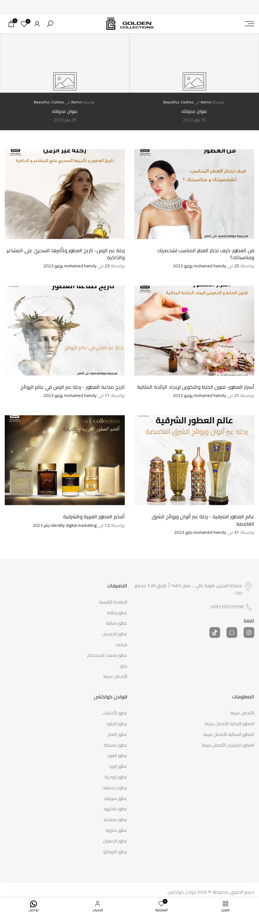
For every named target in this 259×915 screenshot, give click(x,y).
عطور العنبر (117, 734)
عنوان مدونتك (194, 111)
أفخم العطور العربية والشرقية (94, 516)
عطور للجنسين (114, 634)
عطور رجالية (117, 613)
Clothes (187, 102)
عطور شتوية (116, 830)
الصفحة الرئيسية (113, 602)
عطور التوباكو (115, 852)
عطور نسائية (116, 623)
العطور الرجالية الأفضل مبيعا (229, 724)
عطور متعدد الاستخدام (107, 655)
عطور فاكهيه (115, 809)
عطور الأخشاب (114, 713)
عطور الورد (118, 766)
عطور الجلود (116, 724)
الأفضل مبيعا (115, 676)
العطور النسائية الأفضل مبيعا (228, 734)
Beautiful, (172, 102)
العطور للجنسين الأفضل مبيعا (228, 745)
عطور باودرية (116, 777)
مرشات (121, 645)
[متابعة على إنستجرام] (249, 632)
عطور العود (117, 756)
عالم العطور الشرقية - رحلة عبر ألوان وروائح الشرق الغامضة (203, 520)
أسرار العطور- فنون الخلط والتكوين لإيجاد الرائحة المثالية (195, 387)
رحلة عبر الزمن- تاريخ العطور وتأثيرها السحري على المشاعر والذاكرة (66, 254)
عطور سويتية (115, 799)
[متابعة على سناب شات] (231, 632)
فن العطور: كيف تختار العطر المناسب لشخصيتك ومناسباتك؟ (205, 254)
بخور (123, 666)
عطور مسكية (115, 745)
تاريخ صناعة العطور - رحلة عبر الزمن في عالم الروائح (73, 387)
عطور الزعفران (115, 841)
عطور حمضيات (114, 788)
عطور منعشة (115, 820)
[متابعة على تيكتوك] (214, 632)
